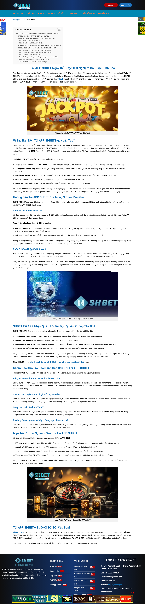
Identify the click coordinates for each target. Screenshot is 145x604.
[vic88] (42, 599)
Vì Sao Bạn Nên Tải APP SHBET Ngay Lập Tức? (34, 36)
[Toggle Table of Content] (58, 30)
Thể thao (30, 13)
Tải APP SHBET (73, 13)
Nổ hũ (60, 13)
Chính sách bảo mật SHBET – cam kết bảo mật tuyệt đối (57, 362)
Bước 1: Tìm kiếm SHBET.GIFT (32, 41)
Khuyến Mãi (103, 13)
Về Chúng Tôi (89, 13)
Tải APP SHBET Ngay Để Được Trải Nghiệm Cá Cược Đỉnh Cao (37, 33)
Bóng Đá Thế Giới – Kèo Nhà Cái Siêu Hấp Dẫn (37, 50)
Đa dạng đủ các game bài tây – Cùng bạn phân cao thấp (40, 57)
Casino (41, 13)
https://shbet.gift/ (115, 585)
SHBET (4, 569)
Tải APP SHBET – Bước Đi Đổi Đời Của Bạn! (33, 62)
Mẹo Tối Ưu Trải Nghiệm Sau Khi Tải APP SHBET (34, 59)
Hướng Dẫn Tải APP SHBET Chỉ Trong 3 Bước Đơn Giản (36, 38)
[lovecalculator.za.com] (22, 5)
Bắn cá (51, 13)
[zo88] (103, 599)
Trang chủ (18, 13)
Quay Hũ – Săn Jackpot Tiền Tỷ (32, 54)
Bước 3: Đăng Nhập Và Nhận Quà (33, 43)
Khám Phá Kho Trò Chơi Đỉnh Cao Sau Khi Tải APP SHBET (37, 48)
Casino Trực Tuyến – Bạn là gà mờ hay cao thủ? (37, 52)
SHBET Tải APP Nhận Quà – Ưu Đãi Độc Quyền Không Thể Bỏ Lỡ (40, 45)
